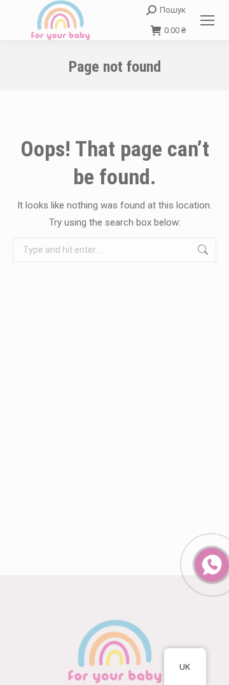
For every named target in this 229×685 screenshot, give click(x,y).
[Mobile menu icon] (207, 20)
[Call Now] (210, 564)
